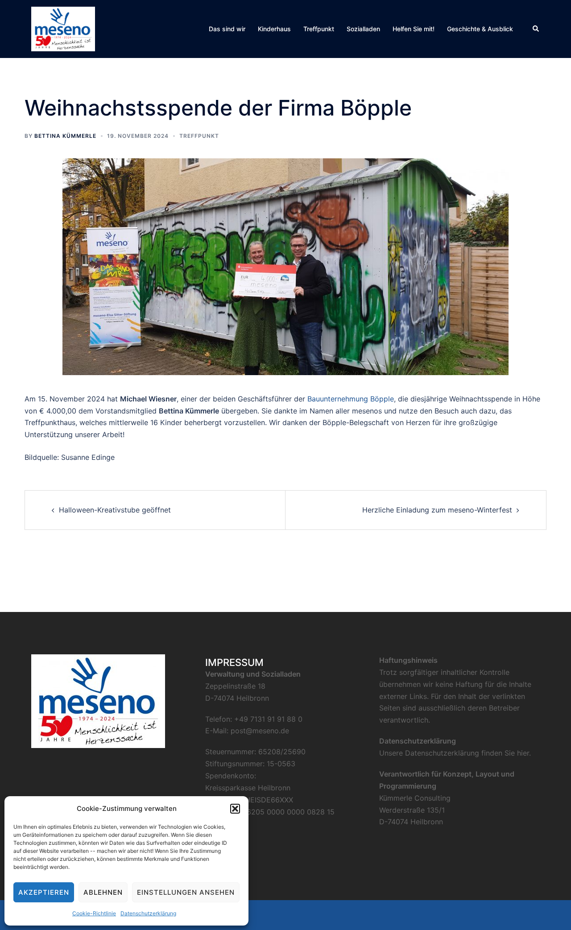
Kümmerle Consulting (415, 798)
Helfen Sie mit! (413, 29)
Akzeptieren (43, 892)
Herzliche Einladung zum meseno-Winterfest (437, 509)
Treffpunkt (318, 29)
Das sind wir (227, 29)
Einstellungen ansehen (186, 892)
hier (523, 752)
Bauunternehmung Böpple (350, 398)
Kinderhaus (274, 29)
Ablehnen (103, 892)
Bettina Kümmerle (65, 135)
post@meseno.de (260, 730)
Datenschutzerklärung (148, 913)
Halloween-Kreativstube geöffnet (115, 509)
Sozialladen (363, 29)
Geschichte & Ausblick (480, 29)
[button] (235, 808)
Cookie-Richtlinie (94, 913)
